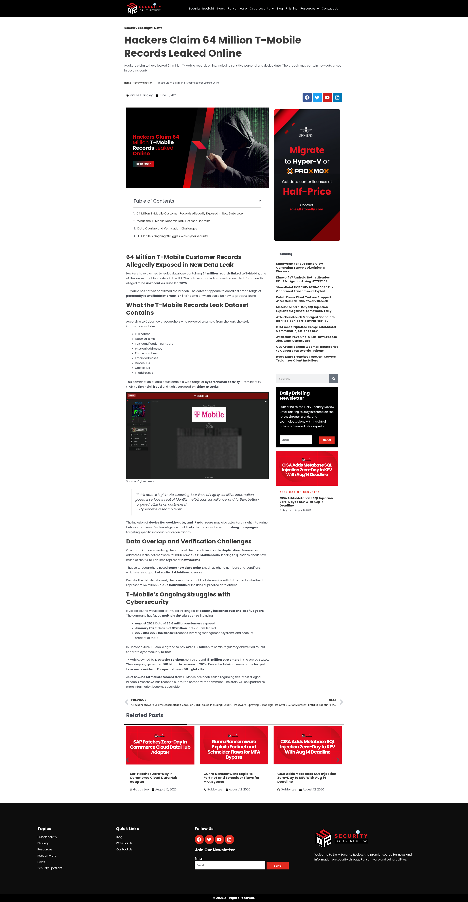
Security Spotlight (201, 8)
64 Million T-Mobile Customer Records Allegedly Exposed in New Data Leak (190, 213)
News (221, 8)
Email (199, 858)
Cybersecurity (260, 8)
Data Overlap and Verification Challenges (167, 228)
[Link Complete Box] (307, 267)
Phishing (291, 8)
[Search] (333, 378)
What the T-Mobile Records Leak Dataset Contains (173, 221)
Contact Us (330, 8)
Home (127, 82)
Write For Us (124, 843)
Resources (307, 8)
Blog (280, 8)
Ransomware (237, 8)
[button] (127, 760)
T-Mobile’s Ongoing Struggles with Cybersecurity (173, 236)
